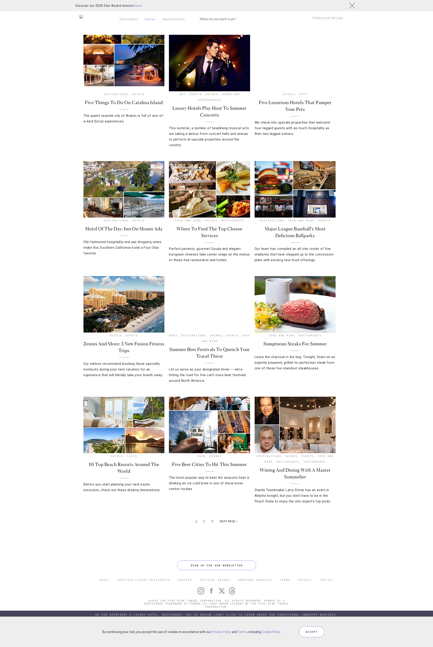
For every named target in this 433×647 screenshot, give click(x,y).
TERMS (285, 579)
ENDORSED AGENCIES (255, 579)
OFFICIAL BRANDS (215, 579)
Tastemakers (314, 461)
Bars (173, 335)
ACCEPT (312, 631)
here (138, 5)
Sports (324, 220)
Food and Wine (188, 220)
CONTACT (327, 579)
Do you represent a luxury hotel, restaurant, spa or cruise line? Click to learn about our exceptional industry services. (216, 614)
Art (182, 94)
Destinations (129, 19)
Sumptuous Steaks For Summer (295, 344)
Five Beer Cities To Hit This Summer (209, 464)
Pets (303, 94)
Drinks (216, 335)
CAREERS (185, 579)
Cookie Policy (271, 632)
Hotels (138, 94)
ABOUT (104, 579)
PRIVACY (305, 579)
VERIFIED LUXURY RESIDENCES (143, 579)
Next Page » (229, 521)
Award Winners (173, 19)
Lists (132, 456)
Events (196, 94)
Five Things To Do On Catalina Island (124, 102)
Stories (150, 19)
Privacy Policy (221, 632)
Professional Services (327, 18)
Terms (242, 632)
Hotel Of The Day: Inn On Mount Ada (123, 229)
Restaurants (232, 220)
